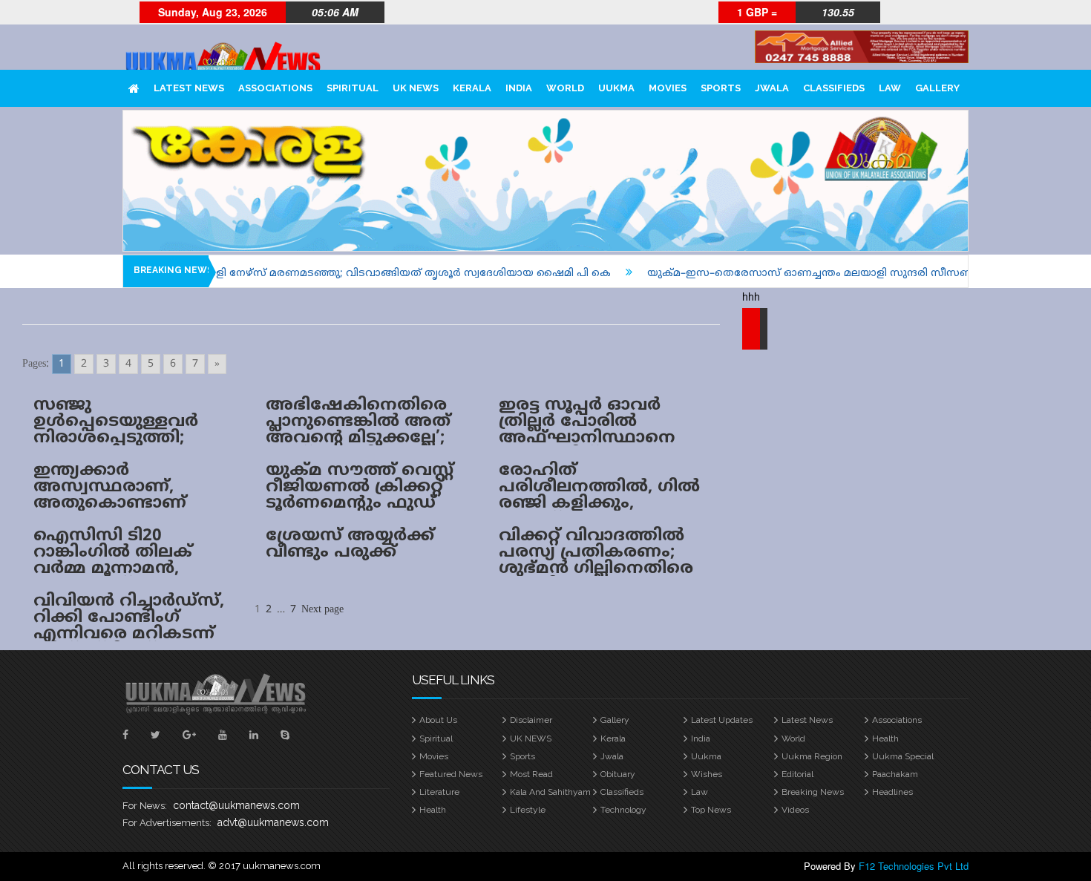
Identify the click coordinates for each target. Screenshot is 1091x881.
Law (890, 88)
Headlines (892, 792)
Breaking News (813, 792)
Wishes (706, 774)
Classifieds (834, 88)
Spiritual (353, 88)
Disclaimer (531, 720)
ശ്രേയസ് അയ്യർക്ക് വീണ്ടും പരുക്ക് (350, 544)
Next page (322, 609)
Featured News (450, 774)
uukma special (903, 756)
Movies (668, 88)
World (565, 88)
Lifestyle (528, 810)
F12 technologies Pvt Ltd (914, 866)
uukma (616, 88)
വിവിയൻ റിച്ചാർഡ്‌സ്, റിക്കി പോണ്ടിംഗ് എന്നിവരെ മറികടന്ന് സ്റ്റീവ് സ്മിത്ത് (128, 626)
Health (885, 738)
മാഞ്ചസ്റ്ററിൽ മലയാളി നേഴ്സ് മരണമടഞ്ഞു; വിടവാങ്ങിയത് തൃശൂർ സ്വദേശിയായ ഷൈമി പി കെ (319, 273)
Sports (721, 88)
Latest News (189, 88)
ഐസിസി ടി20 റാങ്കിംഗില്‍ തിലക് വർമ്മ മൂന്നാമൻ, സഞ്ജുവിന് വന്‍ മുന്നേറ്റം (112, 569)
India (518, 88)
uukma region (812, 756)
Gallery (937, 88)
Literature (439, 792)
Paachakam (895, 774)
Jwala (772, 88)
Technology (623, 810)
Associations (275, 88)
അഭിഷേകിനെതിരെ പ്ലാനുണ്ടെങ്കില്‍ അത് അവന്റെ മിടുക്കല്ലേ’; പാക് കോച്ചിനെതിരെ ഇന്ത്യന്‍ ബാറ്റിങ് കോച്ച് (366, 438)
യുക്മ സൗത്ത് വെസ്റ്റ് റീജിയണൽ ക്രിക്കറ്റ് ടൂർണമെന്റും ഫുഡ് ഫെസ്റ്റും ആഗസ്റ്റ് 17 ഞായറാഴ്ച (359, 503)
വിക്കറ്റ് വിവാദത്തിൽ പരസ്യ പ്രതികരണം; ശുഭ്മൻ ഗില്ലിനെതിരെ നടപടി (596, 560)
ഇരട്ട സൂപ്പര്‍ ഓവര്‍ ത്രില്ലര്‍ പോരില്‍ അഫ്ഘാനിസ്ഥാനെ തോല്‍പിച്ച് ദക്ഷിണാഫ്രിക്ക (587, 438)
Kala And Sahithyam (550, 792)
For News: (144, 805)
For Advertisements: (167, 822)
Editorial (797, 774)
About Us (438, 720)
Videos (795, 810)
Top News (711, 810)
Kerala (472, 88)
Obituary (617, 774)
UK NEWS (416, 88)
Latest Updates (722, 720)
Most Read (531, 774)
